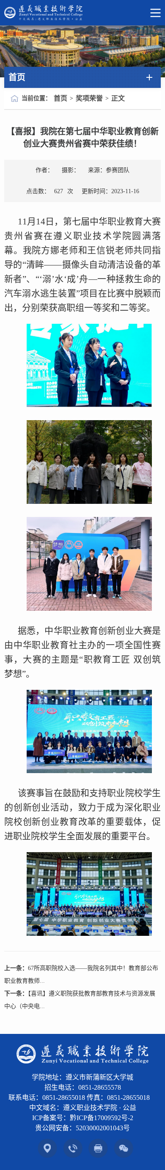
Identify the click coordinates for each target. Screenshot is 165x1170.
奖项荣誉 (89, 98)
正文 (118, 98)
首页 (60, 98)
